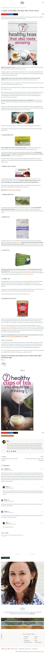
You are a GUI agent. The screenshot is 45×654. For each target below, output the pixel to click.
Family (36, 640)
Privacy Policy (35, 648)
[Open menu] (41, 2)
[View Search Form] (43, 2)
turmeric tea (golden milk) (10, 336)
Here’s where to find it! (28, 274)
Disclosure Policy (14, 648)
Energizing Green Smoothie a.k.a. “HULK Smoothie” (9, 458)
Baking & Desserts (28, 642)
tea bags (14, 325)
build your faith (22, 627)
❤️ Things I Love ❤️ (6, 648)
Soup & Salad (27, 640)
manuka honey (16, 347)
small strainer (8, 328)
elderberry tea (21, 336)
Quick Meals (22, 619)
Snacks (36, 636)
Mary (8, 441)
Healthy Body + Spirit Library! (25, 648)
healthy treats (22, 623)
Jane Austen (21, 352)
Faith (36, 638)
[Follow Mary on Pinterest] (15, 451)
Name (3, 554)
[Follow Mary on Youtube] (13, 451)
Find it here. (5, 161)
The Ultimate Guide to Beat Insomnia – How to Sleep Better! (34, 458)
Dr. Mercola (25, 272)
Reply (42, 500)
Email (17, 554)
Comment (3, 536)
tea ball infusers (27, 328)
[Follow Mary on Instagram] (11, 451)
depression (27, 270)
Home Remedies (38, 642)
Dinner (25, 638)
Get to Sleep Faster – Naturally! (14, 190)
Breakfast (26, 636)
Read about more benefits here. (16, 155)
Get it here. (26, 186)
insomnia (33, 185)
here (29, 294)
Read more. (32, 613)
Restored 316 (41, 651)
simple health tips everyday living (7, 435)
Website (33, 554)
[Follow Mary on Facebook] (8, 451)
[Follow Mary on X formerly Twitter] (9, 451)
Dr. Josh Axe (18, 242)
